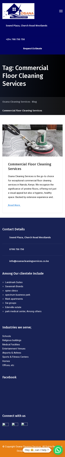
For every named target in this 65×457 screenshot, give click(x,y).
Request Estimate (32, 48)
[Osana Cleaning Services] (18, 10)
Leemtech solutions (37, 450)
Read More (14, 205)
